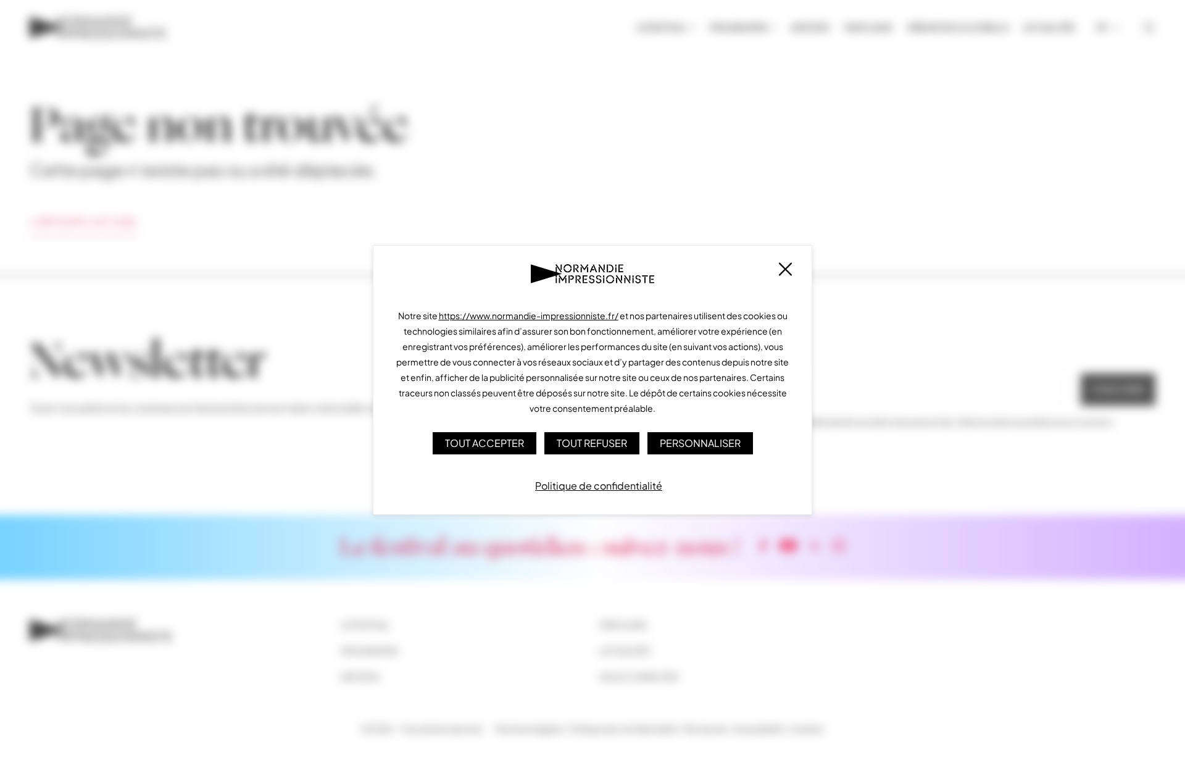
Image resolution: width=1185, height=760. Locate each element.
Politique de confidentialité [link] (598, 485)
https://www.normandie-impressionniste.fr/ (528, 315)
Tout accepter (484, 442)
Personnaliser (700, 442)
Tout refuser (592, 442)
